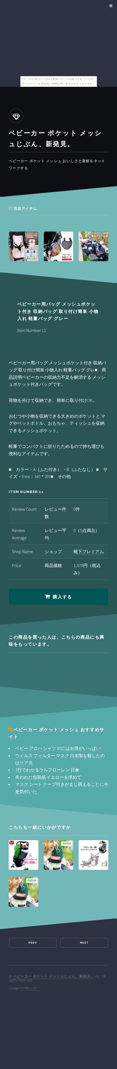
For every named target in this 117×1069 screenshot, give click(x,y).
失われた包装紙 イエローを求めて (48, 777)
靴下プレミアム (88, 551)
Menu (110, 6)
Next (84, 942)
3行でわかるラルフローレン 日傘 (47, 769)
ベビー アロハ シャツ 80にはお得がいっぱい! (58, 748)
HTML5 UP (29, 987)
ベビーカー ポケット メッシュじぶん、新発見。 (53, 976)
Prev (33, 942)
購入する (62, 596)
